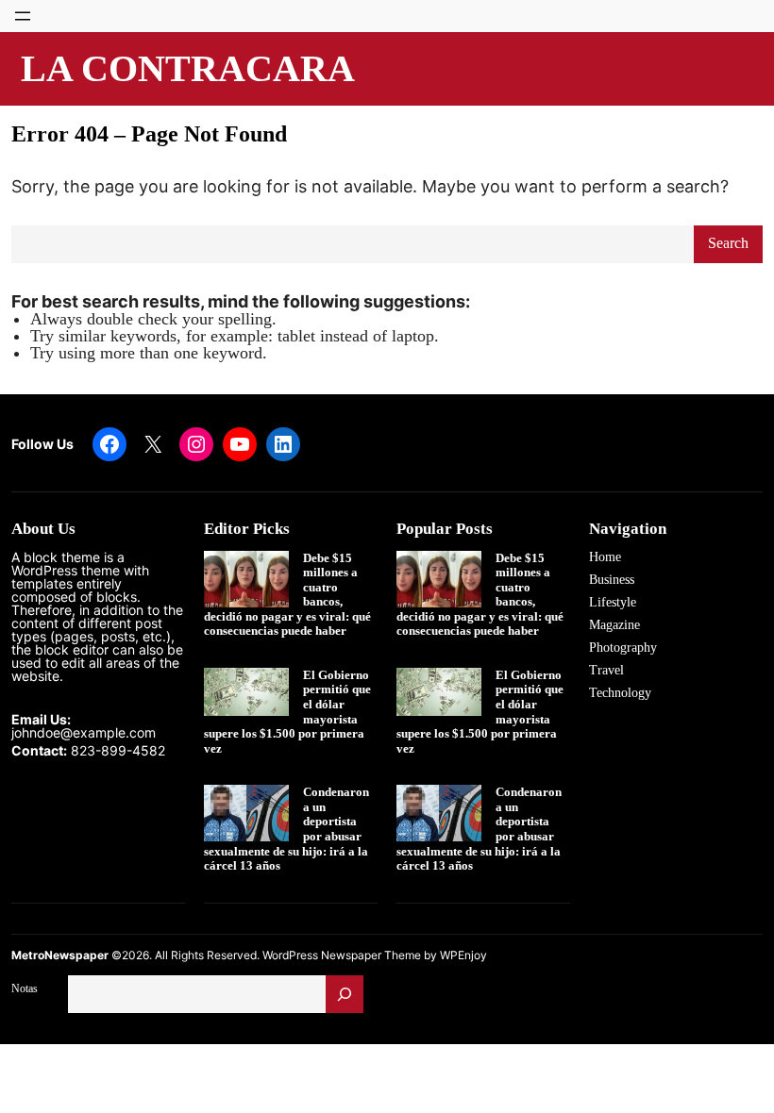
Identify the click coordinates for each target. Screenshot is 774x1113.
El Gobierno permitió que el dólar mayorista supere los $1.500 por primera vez (287, 712)
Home (605, 557)
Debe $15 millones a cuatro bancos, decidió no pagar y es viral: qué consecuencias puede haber (287, 595)
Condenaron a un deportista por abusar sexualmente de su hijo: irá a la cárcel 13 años (286, 828)
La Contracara (188, 68)
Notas (24, 988)
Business (611, 580)
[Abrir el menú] (22, 16)
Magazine (614, 625)
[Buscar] (344, 994)
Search (728, 243)
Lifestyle (612, 602)
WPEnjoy (463, 955)
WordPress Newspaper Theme (341, 955)
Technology (620, 693)
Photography (623, 647)
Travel (606, 670)
